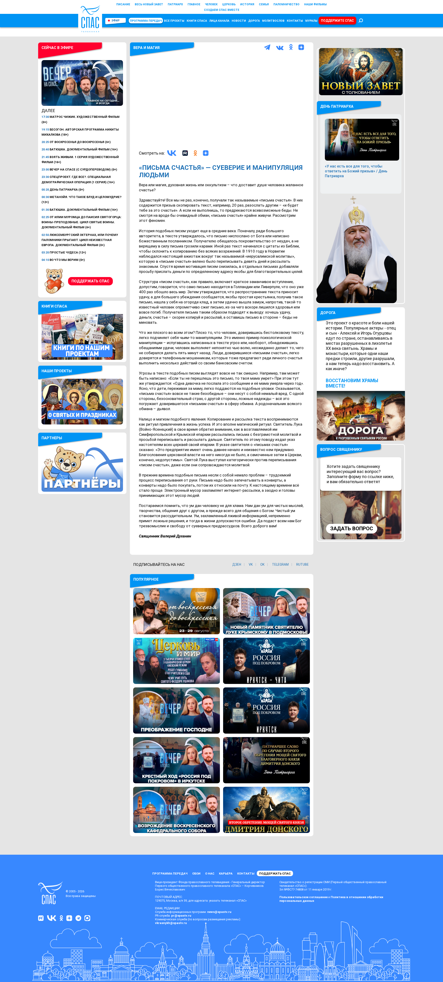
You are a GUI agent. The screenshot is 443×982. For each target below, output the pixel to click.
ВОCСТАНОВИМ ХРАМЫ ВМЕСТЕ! (352, 383)
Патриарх (175, 4)
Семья (264, 4)
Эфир (115, 20)
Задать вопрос (351, 528)
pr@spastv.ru (181, 915)
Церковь (229, 4)
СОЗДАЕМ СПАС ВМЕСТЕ (221, 10)
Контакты (295, 20)
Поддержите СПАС (337, 20)
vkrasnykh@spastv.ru (171, 923)
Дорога (254, 20)
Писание (123, 4)
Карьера (226, 873)
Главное (194, 4)
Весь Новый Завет (149, 4)
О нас (209, 873)
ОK (262, 564)
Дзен (236, 564)
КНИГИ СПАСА (197, 20)
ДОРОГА (327, 313)
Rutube (302, 564)
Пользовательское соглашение (303, 897)
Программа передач (146, 20)
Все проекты (174, 20)
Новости (239, 20)
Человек (211, 4)
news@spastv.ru (219, 912)
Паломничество (286, 4)
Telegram (280, 564)
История (247, 4)
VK (251, 564)
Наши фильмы (315, 4)
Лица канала (219, 20)
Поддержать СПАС (90, 281)
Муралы (311, 20)
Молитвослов (273, 20)
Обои (196, 873)
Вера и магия (146, 48)
